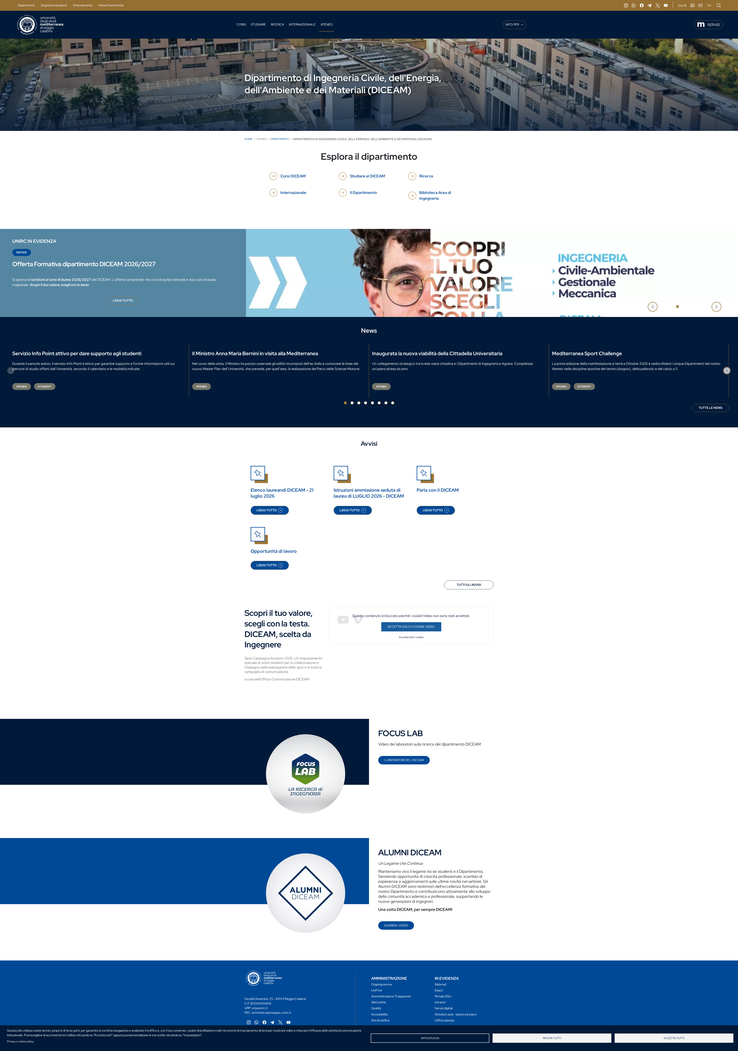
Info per (512, 24)
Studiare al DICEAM (367, 176)
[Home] (40, 25)
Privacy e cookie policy (20, 1041)
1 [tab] (677, 306)
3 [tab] (690, 306)
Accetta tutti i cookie (411, 637)
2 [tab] (684, 306)
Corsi (241, 24)
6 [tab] (379, 402)
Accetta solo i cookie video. (411, 627)
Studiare (258, 24)
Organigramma (381, 984)
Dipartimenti (26, 5)
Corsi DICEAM (293, 176)
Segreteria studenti (54, 5)
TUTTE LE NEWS (710, 408)
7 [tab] (385, 402)
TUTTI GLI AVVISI (469, 585)
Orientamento (82, 5)
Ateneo (327, 24)
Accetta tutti (674, 1038)
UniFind (376, 990)
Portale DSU (443, 996)
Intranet (440, 1002)
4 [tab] (365, 402)
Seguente (716, 307)
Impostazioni (430, 1038)
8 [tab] (392, 402)
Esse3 (439, 990)
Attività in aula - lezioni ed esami (455, 1014)
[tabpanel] (369, 273)
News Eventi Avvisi (111, 5)
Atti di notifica (380, 1020)
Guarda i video (396, 925)
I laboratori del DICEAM (404, 760)
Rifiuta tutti (552, 1038)
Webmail (440, 984)
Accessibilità (379, 1014)
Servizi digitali (444, 1008)
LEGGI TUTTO (126, 302)
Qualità (376, 1008)
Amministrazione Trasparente (391, 996)
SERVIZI (713, 24)
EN (709, 5)
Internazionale (302, 24)
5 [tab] (372, 402)
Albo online (378, 1002)
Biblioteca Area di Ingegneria (435, 195)
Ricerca (277, 24)
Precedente (653, 307)
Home (248, 139)
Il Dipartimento (363, 192)
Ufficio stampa (444, 1020)
